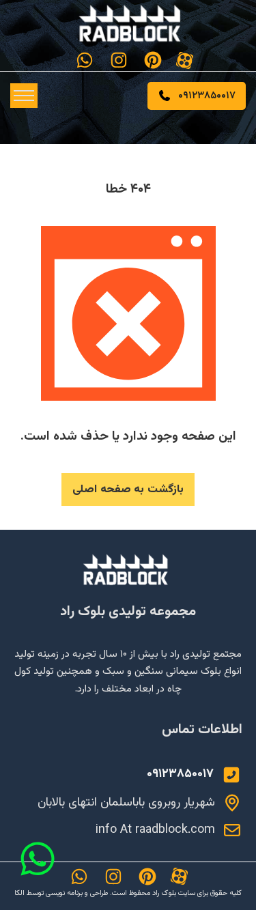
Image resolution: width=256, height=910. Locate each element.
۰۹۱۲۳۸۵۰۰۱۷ (207, 96)
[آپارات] (184, 60)
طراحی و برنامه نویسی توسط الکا (61, 893)
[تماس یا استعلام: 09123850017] (231, 775)
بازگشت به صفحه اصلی (128, 489)
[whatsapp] (85, 60)
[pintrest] (153, 60)
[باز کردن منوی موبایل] (24, 95)
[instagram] (119, 60)
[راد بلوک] (128, 570)
